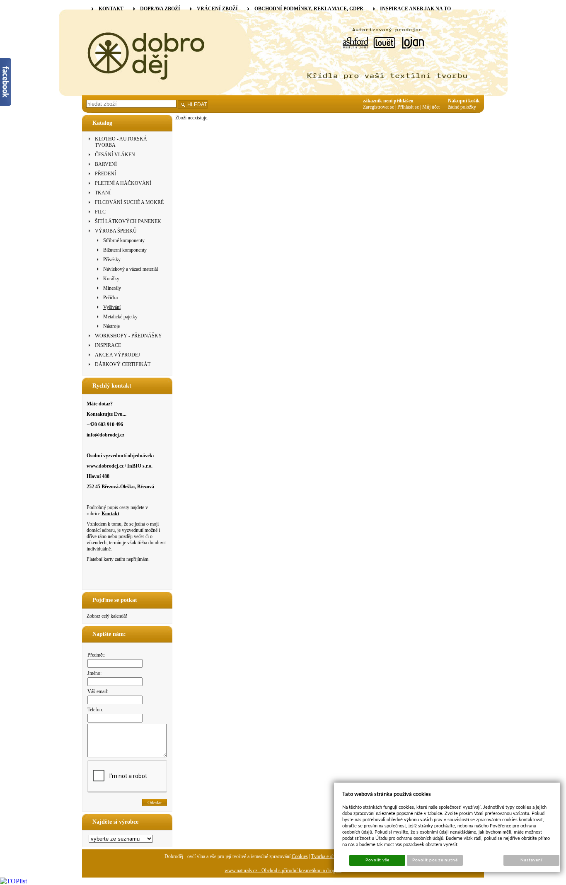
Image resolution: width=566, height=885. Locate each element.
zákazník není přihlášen (388, 101)
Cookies (300, 856)
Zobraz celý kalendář (107, 616)
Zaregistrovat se (378, 107)
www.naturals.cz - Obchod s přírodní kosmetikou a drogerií (283, 870)
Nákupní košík (464, 101)
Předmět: (96, 655)
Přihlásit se (408, 107)
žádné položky (462, 107)
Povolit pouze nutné (435, 860)
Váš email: (97, 691)
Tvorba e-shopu (326, 856)
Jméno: (94, 673)
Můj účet (431, 107)
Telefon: (95, 710)
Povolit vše (377, 860)
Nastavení (531, 860)
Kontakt (110, 513)
